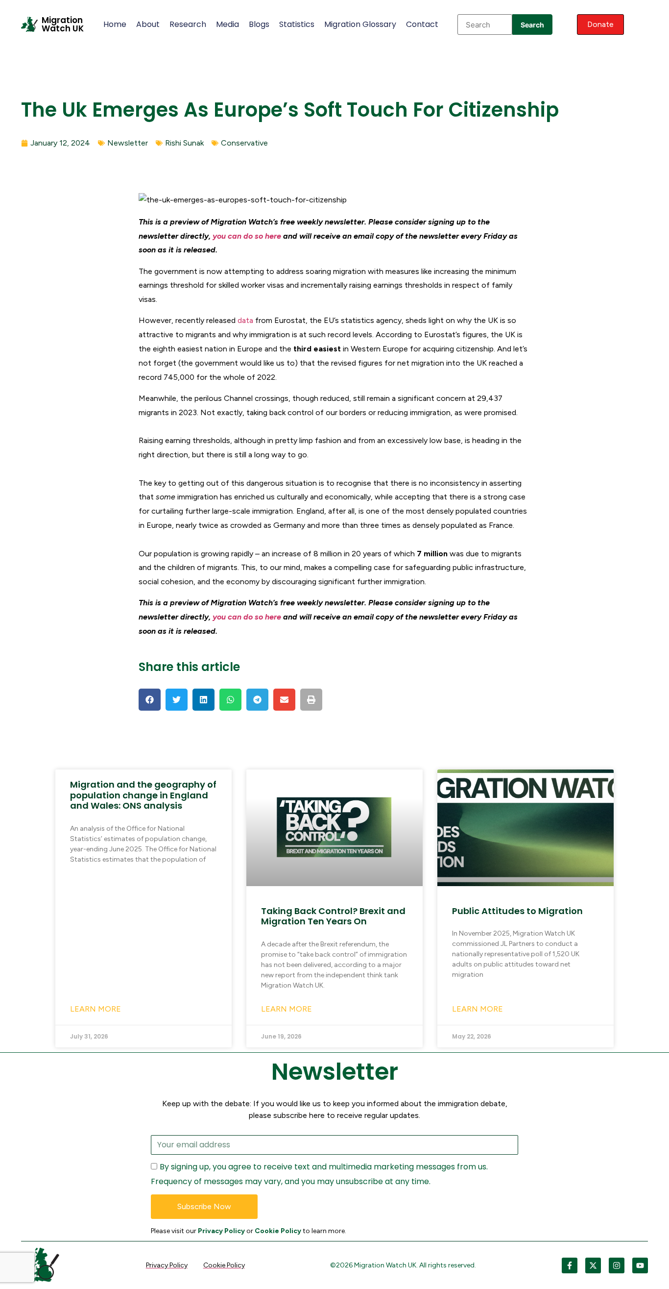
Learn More (95, 1009)
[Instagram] (616, 1265)
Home (114, 24)
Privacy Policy (221, 1231)
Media (227, 24)
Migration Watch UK (63, 24)
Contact (422, 24)
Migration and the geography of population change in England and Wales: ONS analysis (143, 795)
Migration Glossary (360, 24)
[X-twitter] (593, 1265)
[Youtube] (640, 1265)
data (245, 320)
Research (187, 24)
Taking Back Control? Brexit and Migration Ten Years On (333, 916)
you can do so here (247, 236)
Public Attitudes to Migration (517, 911)
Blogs (259, 24)
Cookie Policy (278, 1231)
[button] (150, 700)
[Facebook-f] (569, 1265)
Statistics (296, 24)
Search (532, 25)
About (148, 24)
